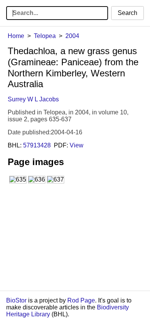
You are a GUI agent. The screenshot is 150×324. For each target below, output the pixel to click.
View (76, 145)
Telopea (45, 36)
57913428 (37, 145)
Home (16, 36)
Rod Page (81, 300)
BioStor (16, 300)
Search (127, 13)
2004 (72, 36)
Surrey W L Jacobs (33, 99)
